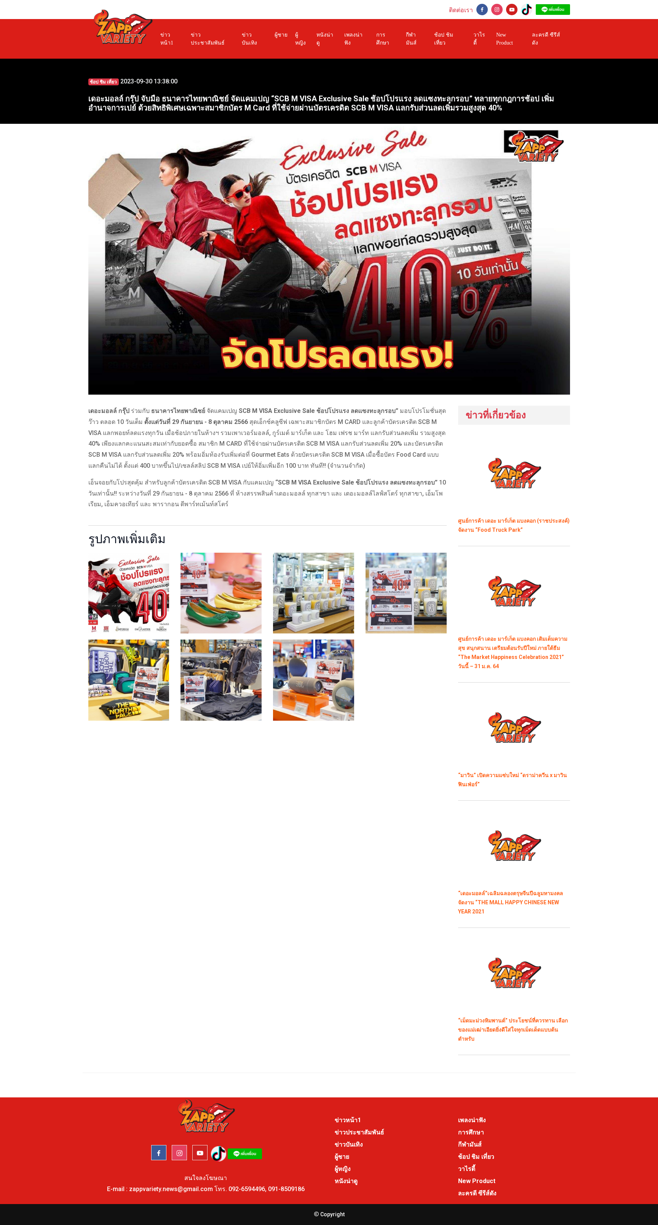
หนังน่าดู (324, 39)
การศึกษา (382, 39)
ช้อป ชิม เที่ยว (443, 39)
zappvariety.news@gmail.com (171, 1189)
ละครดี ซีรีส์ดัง (546, 39)
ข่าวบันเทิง (249, 39)
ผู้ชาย (281, 35)
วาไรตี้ (479, 39)
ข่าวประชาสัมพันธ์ (208, 39)
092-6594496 (246, 1189)
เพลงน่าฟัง (353, 39)
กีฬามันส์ (411, 39)
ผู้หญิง (300, 39)
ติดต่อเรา (461, 10)
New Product (504, 39)
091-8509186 (286, 1189)
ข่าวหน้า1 (166, 39)
